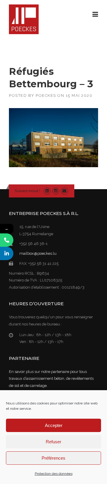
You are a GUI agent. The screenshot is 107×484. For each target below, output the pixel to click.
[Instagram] (55, 191)
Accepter (53, 425)
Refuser (53, 441)
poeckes (46, 95)
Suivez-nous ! (27, 190)
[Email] (64, 191)
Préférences (53, 458)
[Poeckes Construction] (24, 19)
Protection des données (54, 474)
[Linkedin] (47, 191)
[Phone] (6, 240)
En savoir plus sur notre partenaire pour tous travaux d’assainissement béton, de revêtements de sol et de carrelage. (51, 378)
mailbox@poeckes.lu (37, 253)
